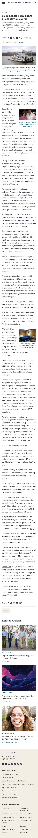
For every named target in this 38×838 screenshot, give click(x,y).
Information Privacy (8, 829)
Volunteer (23, 826)
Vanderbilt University (26, 817)
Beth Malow (6, 567)
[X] (15, 764)
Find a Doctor (6, 808)
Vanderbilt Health (7, 778)
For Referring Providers (9, 794)
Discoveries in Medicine (9, 791)
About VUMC (24, 833)
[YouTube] (9, 764)
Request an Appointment (10, 797)
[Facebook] (6, 764)
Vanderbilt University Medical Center (14, 781)
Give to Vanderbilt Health (10, 774)
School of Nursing (8, 817)
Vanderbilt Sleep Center (26, 220)
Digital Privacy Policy (27, 829)
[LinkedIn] (18, 764)
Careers (4, 833)
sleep (6, 611)
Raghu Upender (25, 192)
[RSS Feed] (3, 764)
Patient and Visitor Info (9, 814)
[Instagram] (12, 764)
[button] (3, 3)
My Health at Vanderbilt (9, 787)
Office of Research (26, 820)
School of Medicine (26, 814)
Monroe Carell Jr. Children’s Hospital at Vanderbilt (18, 784)
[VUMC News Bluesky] (21, 764)
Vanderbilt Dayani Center (11, 237)
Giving (4, 826)
